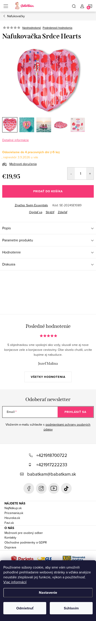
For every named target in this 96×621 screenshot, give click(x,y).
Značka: (31, 205)
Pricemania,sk (13, 513)
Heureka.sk (12, 518)
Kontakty (10, 537)
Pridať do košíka (48, 191)
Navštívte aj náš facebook (28, 488)
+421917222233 (51, 464)
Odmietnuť (24, 608)
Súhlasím (71, 608)
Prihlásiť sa (75, 412)
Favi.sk (9, 523)
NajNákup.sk (13, 508)
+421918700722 (51, 455)
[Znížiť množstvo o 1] (71, 173)
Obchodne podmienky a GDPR (25, 542)
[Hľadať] (74, 6)
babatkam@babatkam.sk (51, 474)
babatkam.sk (41, 488)
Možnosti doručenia (23, 164)
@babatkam (66, 488)
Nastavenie (48, 592)
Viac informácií (15, 581)
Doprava (10, 547)
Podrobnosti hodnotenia (57, 27)
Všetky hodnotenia (48, 377)
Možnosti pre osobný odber (23, 533)
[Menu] (6, 6)
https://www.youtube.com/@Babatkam (53, 488)
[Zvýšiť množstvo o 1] (90, 173)
